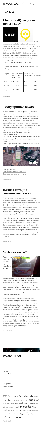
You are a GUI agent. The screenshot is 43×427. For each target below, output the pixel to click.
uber (35, 414)
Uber (17, 44)
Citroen (22, 400)
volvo (13, 417)
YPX (20, 417)
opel (5, 409)
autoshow (15, 396)
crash (26, 400)
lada (4, 407)
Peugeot (10, 410)
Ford (8, 403)
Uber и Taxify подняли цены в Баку (19, 21)
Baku (31, 395)
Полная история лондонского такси (14, 171)
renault (24, 410)
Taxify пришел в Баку (18, 106)
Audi (10, 396)
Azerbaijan (23, 395)
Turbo (29, 413)
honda (21, 403)
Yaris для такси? (15, 252)
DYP (37, 400)
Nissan (34, 407)
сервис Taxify (26, 62)
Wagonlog (11, 3)
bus (9, 400)
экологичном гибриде (20, 312)
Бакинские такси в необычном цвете (14, 174)
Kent (37, 403)
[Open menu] (39, 4)
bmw (5, 399)
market (11, 407)
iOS (16, 146)
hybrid (26, 403)
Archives (6, 371)
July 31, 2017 (6, 96)
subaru (4, 414)
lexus (7, 407)
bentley (36, 396)
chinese (15, 399)
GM (16, 403)
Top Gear (16, 414)
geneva (12, 403)
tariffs (8, 414)
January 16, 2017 (7, 241)
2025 (5, 396)
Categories (7, 383)
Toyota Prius (13, 300)
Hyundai (32, 403)
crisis (32, 399)
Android (21, 146)
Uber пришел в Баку (9, 169)
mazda (17, 407)
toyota (23, 413)
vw (17, 417)
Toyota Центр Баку (19, 325)
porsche (18, 410)
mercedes (25, 406)
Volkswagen (7, 417)
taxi (12, 414)
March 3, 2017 (7, 179)
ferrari (4, 403)
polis (14, 410)
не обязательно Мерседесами (25, 278)
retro (29, 410)
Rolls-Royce (35, 410)
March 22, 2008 (7, 331)
